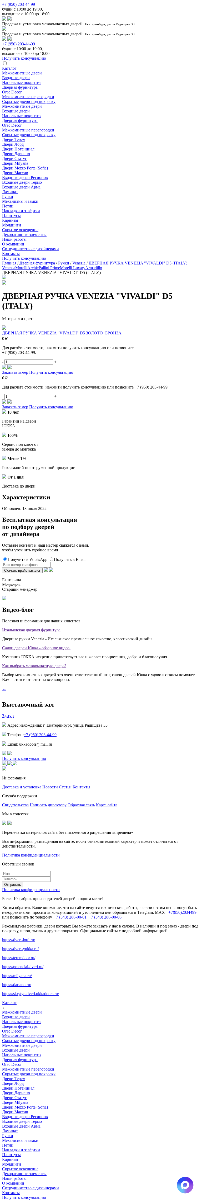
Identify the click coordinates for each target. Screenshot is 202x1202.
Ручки (7, 196)
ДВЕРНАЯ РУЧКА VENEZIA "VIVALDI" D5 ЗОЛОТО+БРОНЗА (62, 333)
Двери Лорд (13, 144)
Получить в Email (69, 559)
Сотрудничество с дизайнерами (30, 249)
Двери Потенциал (18, 149)
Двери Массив (15, 173)
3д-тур (8, 715)
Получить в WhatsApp (27, 559)
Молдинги (11, 225)
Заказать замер (15, 372)
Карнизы (10, 220)
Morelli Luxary (72, 268)
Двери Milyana (15, 163)
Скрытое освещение (20, 230)
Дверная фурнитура (20, 87)
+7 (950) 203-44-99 (18, 4)
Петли (7, 206)
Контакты (11, 253)
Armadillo (93, 268)
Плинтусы (11, 215)
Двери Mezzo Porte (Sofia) (25, 168)
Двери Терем (13, 139)
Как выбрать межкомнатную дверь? (34, 666)
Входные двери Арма (21, 187)
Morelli (21, 268)
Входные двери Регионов (25, 177)
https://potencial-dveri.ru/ (22, 966)
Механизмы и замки (20, 201)
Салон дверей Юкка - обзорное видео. (36, 648)
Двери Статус (14, 158)
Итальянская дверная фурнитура (31, 630)
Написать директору (48, 805)
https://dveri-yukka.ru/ (20, 949)
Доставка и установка (21, 787)
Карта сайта (106, 805)
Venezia (8, 268)
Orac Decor (12, 92)
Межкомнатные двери (22, 73)
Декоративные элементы (24, 234)
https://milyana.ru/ (17, 975)
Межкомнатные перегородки (28, 96)
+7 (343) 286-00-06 (105, 917)
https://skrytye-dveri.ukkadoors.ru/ (30, 993)
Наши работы (14, 239)
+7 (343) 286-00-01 (70, 917)
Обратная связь (81, 805)
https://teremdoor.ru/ (18, 957)
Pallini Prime (49, 268)
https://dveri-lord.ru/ (18, 940)
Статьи (65, 787)
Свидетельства (15, 805)
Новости (50, 787)
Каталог (9, 68)
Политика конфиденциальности (31, 855)
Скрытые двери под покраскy (28, 101)
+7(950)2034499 (182, 912)
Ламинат (10, 192)
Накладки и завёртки (21, 211)
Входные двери (16, 77)
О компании (13, 244)
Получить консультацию (24, 258)
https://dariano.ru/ (16, 984)
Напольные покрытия (21, 82)
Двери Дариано (16, 154)
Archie (33, 268)
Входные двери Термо (22, 182)
